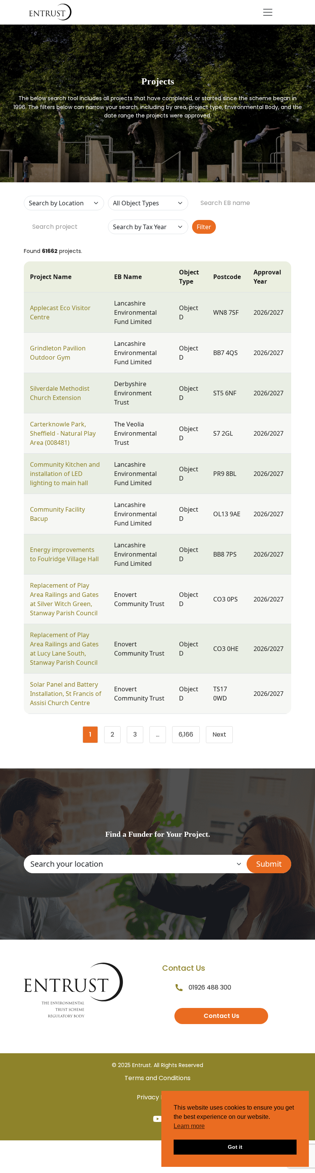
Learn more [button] (189, 1126)
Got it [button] (235, 1147)
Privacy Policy (157, 1097)
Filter (204, 227)
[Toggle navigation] (267, 12)
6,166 (189, 736)
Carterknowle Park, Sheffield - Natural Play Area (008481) (63, 433)
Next (219, 734)
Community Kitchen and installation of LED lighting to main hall (65, 473)
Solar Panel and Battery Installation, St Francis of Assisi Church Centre (65, 693)
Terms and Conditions (157, 1078)
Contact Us (221, 1015)
